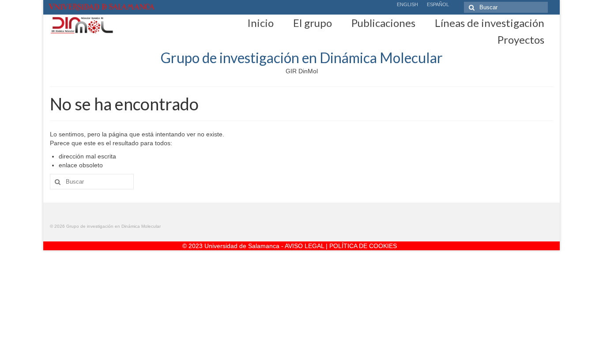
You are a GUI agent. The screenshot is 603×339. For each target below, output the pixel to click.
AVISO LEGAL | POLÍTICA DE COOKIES (341, 245)
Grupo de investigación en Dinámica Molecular (302, 57)
